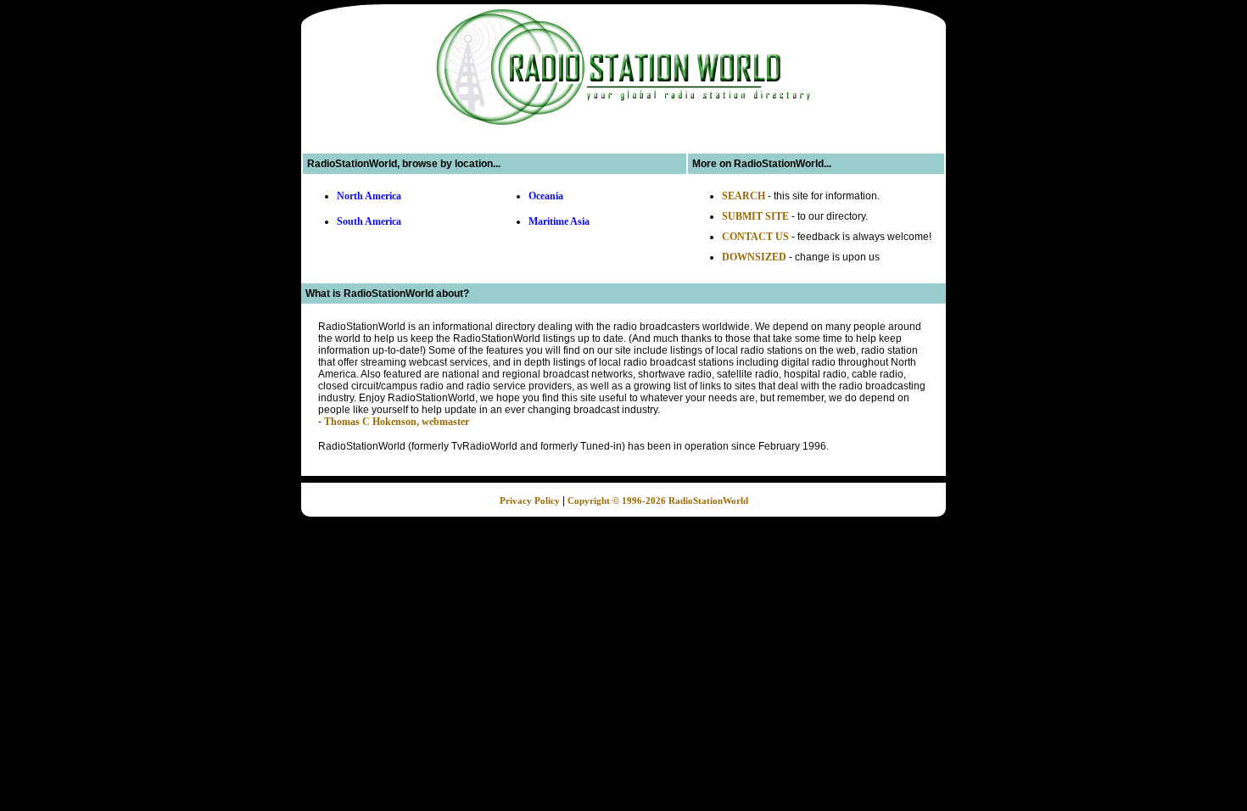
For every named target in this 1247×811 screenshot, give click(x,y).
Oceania (545, 196)
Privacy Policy (530, 501)
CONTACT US (755, 237)
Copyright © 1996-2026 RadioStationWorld (658, 501)
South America (369, 221)
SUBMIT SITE (755, 216)
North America (369, 196)
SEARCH (743, 196)
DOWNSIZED (754, 257)
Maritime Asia (559, 221)
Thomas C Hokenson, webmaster (396, 422)
